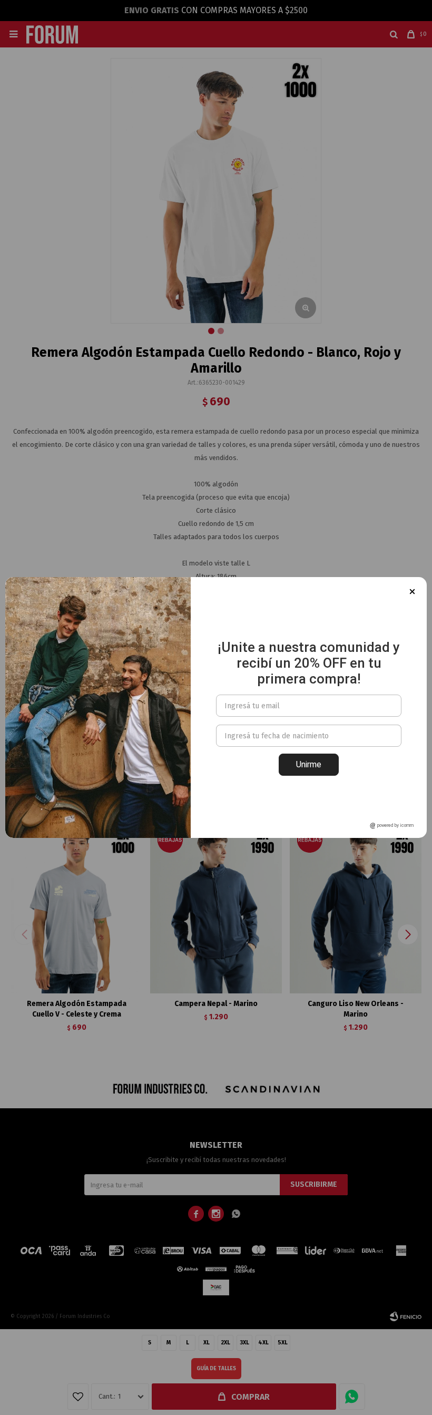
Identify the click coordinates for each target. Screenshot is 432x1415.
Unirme (308, 764)
